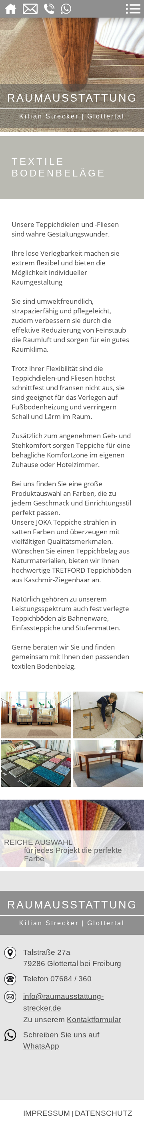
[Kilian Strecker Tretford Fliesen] (108, 714)
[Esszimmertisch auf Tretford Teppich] (108, 763)
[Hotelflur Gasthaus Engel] (36, 714)
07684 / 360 (71, 979)
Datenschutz (103, 1113)
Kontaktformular (94, 1019)
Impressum (46, 1113)
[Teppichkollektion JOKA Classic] (36, 763)
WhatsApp (41, 1046)
